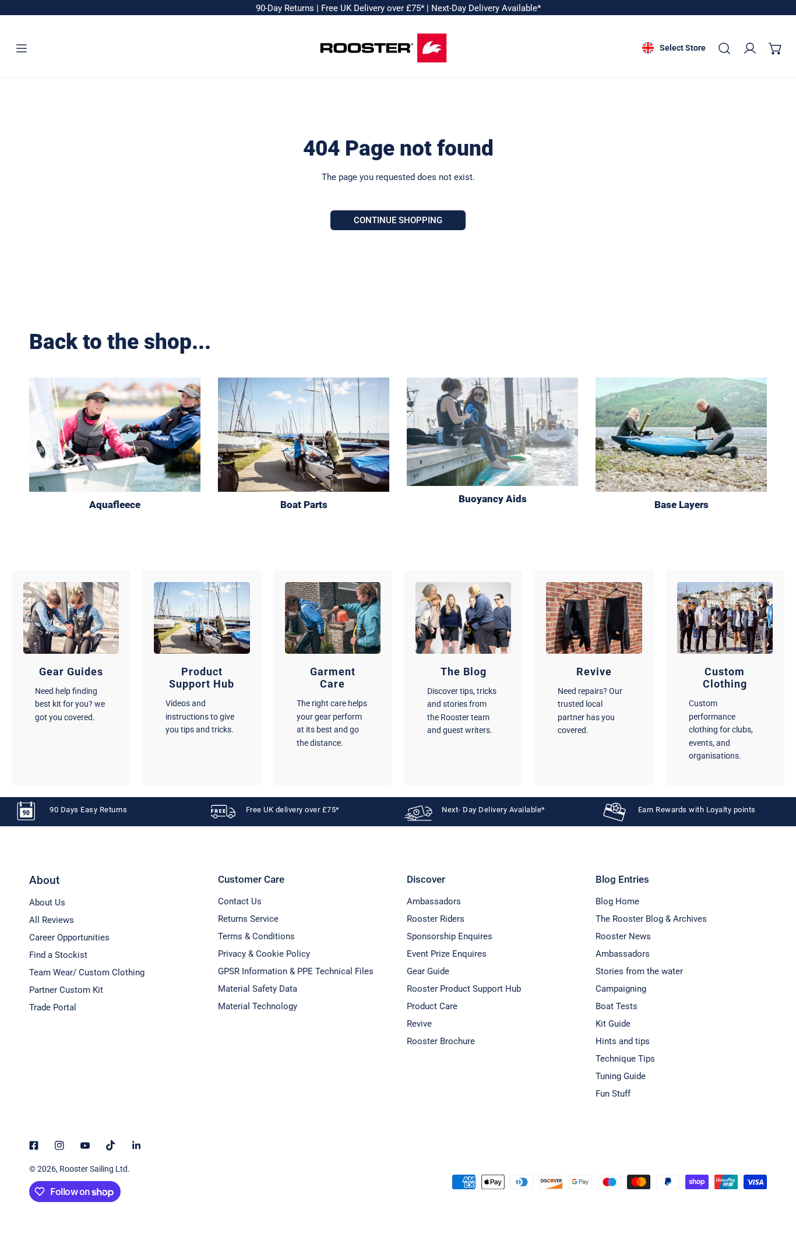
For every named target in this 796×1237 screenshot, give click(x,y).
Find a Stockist (58, 955)
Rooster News (623, 936)
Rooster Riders (435, 919)
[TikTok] (111, 1145)
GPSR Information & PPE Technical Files (296, 971)
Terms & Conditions (256, 936)
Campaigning (621, 989)
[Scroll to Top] (775, 1175)
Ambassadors (434, 901)
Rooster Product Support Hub (464, 989)
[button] (775, 48)
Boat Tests (616, 1006)
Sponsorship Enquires (449, 936)
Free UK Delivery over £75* (374, 8)
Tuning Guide (621, 1076)
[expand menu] (22, 48)
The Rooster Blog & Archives (651, 919)
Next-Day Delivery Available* (486, 8)
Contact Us (240, 901)
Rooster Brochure (441, 1041)
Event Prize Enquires (447, 954)
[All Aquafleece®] (114, 435)
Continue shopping (398, 220)
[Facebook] (34, 1145)
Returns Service (248, 919)
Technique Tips (625, 1058)
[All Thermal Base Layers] (681, 435)
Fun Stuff (613, 1093)
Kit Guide (613, 1024)
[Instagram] (59, 1145)
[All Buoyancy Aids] (492, 432)
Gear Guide (428, 971)
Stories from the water (639, 971)
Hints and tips (623, 1041)
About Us (47, 902)
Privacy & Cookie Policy (264, 954)
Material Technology (257, 1006)
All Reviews (51, 920)
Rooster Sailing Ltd (93, 1168)
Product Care (432, 1006)
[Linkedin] (136, 1145)
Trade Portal (52, 1007)
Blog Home (617, 901)
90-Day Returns (286, 8)
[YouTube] (85, 1145)
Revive (419, 1024)
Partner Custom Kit (66, 990)
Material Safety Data (257, 989)
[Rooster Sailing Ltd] (383, 48)
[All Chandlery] (303, 435)
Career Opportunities (69, 937)
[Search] (724, 48)
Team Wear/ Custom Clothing (87, 972)
